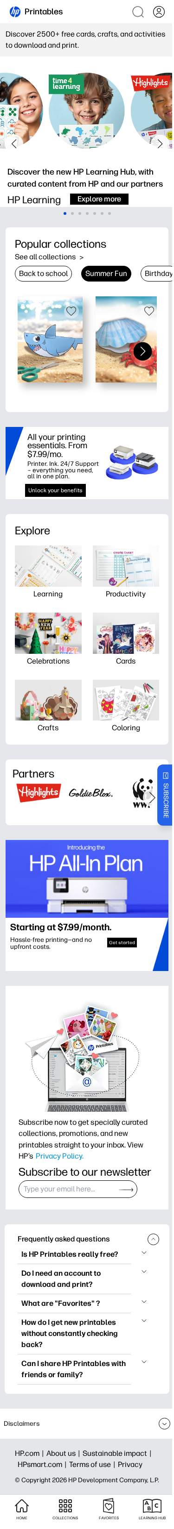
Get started (122, 943)
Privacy (130, 1464)
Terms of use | (93, 1464)
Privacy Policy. (60, 1155)
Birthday (159, 273)
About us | (64, 1453)
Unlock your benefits (55, 490)
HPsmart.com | (43, 1464)
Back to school (43, 273)
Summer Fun (106, 273)
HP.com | (30, 1453)
